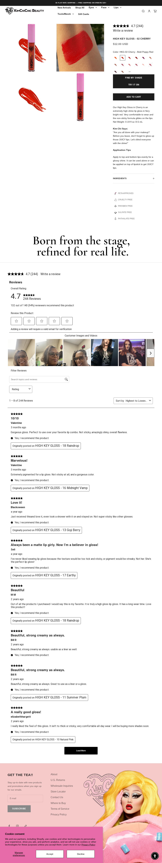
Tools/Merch (64, 14)
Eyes (91, 7)
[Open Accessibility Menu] (155, 856)
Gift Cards (83, 14)
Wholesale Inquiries (62, 786)
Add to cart (133, 97)
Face (103, 7)
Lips (116, 7)
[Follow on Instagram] (17, 826)
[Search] (143, 11)
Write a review (123, 30)
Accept (49, 854)
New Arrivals (64, 7)
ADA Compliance (136, 780)
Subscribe (19, 808)
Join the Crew (138, 788)
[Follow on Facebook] (9, 826)
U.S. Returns (58, 780)
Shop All (79, 7)
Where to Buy (58, 803)
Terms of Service (60, 808)
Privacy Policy (88, 844)
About (54, 774)
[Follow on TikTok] (25, 826)
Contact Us (57, 797)
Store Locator (58, 791)
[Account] (149, 11)
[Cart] (155, 11)
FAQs (130, 774)
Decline (80, 854)
